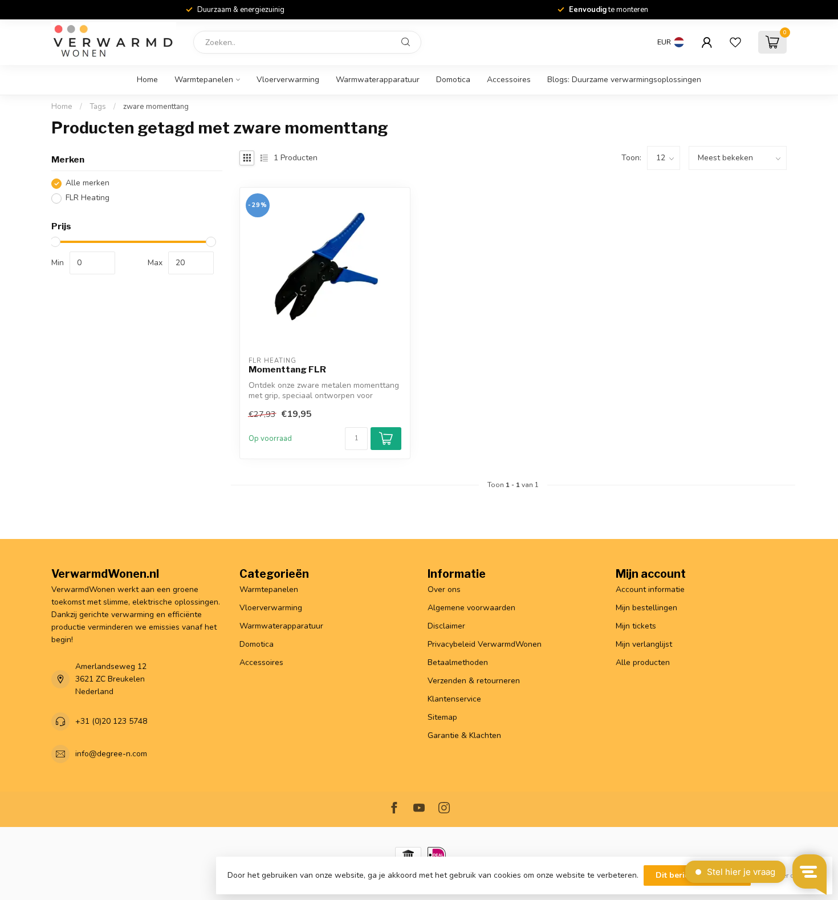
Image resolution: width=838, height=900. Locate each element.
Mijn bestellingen (646, 607)
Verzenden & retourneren (474, 680)
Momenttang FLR (287, 369)
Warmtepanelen (203, 79)
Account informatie (650, 589)
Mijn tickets (636, 626)
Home (147, 79)
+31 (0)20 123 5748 (111, 721)
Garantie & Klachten (464, 735)
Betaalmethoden (458, 662)
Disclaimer (446, 626)
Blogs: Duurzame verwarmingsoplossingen (624, 79)
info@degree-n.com (111, 753)
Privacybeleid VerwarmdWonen (485, 644)
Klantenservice (454, 699)
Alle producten (643, 662)
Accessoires (509, 79)
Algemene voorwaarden (471, 607)
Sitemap (442, 717)
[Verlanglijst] (735, 42)
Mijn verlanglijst (644, 644)
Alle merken (87, 183)
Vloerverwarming (288, 79)
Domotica (453, 79)
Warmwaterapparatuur (378, 79)
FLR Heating (87, 198)
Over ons (444, 589)
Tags (98, 107)
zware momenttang (156, 107)
